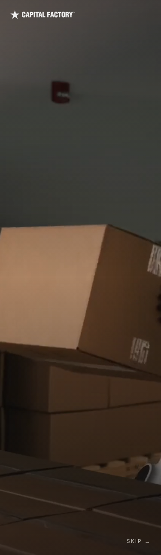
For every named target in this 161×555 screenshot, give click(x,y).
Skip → (139, 541)
